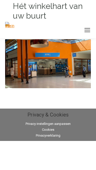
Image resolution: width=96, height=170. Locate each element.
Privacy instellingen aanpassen (48, 124)
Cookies (48, 130)
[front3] (48, 63)
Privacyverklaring (48, 135)
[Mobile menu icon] (87, 30)
